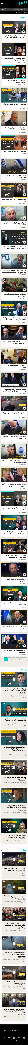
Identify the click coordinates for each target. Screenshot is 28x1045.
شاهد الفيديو (14, 679)
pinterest (16, 1040)
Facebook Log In (19, 9)
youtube (14, 1038)
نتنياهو (17, 13)
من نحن (22, 1030)
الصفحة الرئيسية (23, 13)
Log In (3, 9)
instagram (11, 1040)
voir (14, 27)
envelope (19, 1038)
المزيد (3, 670)
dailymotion (24, 1037)
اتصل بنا (14, 1032)
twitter (9, 1038)
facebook (4, 1038)
